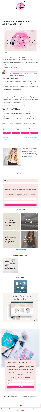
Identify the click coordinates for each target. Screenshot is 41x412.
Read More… (30, 156)
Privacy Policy (9, 388)
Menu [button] (21, 405)
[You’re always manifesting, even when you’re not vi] (11, 221)
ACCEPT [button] (22, 410)
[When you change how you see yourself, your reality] (29, 221)
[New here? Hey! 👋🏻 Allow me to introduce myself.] (29, 239)
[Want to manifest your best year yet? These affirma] (11, 239)
